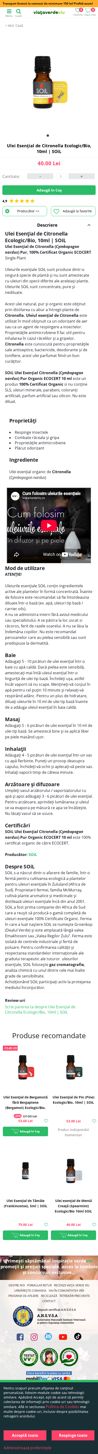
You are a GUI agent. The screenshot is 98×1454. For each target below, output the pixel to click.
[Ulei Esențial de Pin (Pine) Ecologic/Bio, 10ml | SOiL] (73, 1067)
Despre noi (17, 1285)
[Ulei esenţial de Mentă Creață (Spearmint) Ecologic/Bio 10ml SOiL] (73, 1171)
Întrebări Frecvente (75, 1296)
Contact (49, 1301)
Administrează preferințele (27, 1447)
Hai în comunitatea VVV (66, 1291)
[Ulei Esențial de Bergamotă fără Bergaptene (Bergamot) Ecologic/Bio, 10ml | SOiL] (25, 1067)
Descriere (47, 225)
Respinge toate (73, 1435)
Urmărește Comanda (30, 1291)
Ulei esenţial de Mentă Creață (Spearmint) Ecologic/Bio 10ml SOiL (73, 1205)
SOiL (33, 854)
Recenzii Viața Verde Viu (71, 1285)
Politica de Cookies (62, 1406)
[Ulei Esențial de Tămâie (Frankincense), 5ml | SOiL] (25, 1171)
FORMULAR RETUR (39, 1285)
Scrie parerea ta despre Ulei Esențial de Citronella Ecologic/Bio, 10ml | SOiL (40, 1009)
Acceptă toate (25, 1435)
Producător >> (28, 211)
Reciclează (49, 1296)
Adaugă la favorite (77, 211)
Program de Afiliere (23, 1296)
